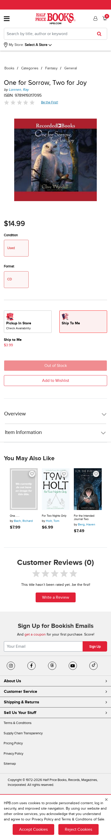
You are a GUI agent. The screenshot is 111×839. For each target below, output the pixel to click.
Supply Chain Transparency (23, 733)
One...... (15, 515)
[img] (19, 102)
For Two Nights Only (54, 515)
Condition (11, 235)
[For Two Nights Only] (56, 489)
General (70, 68)
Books (9, 68)
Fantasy (51, 68)
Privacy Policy (13, 754)
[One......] (24, 489)
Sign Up (95, 647)
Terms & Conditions (17, 723)
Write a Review (55, 597)
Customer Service (20, 691)
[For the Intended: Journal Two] (88, 489)
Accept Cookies (33, 829)
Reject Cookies (78, 829)
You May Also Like (29, 458)
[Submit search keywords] (101, 33)
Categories (29, 68)
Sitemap (10, 764)
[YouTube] (73, 666)
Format (9, 266)
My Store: (16, 45)
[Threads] (52, 666)
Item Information (23, 432)
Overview (15, 414)
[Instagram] (11, 666)
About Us (12, 681)
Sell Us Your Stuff (20, 712)
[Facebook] (31, 666)
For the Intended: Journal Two (84, 517)
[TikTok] (93, 666)
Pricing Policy (13, 743)
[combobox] (55, 33)
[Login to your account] (94, 18)
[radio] (28, 321)
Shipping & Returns (21, 702)
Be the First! (49, 102)
